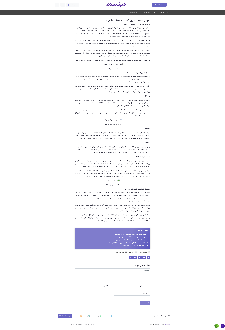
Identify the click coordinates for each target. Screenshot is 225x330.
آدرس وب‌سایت (145, 294)
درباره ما (154, 12)
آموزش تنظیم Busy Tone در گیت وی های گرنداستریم (130, 234)
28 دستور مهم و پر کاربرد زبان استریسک (134, 245)
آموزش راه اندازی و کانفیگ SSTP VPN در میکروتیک (131, 237)
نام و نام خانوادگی (145, 286)
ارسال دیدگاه (145, 303)
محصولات (161, 12)
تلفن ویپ (110, 30)
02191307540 (63, 316)
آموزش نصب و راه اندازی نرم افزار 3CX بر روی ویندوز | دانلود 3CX (127, 243)
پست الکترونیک (106, 286)
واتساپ (97, 316)
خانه (168, 12)
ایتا (79, 316)
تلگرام (107, 316)
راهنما (140, 12)
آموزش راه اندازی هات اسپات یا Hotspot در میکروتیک (130, 240)
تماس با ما (147, 12)
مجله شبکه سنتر (132, 12)
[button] (72, 5)
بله (87, 316)
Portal (152, 324)
